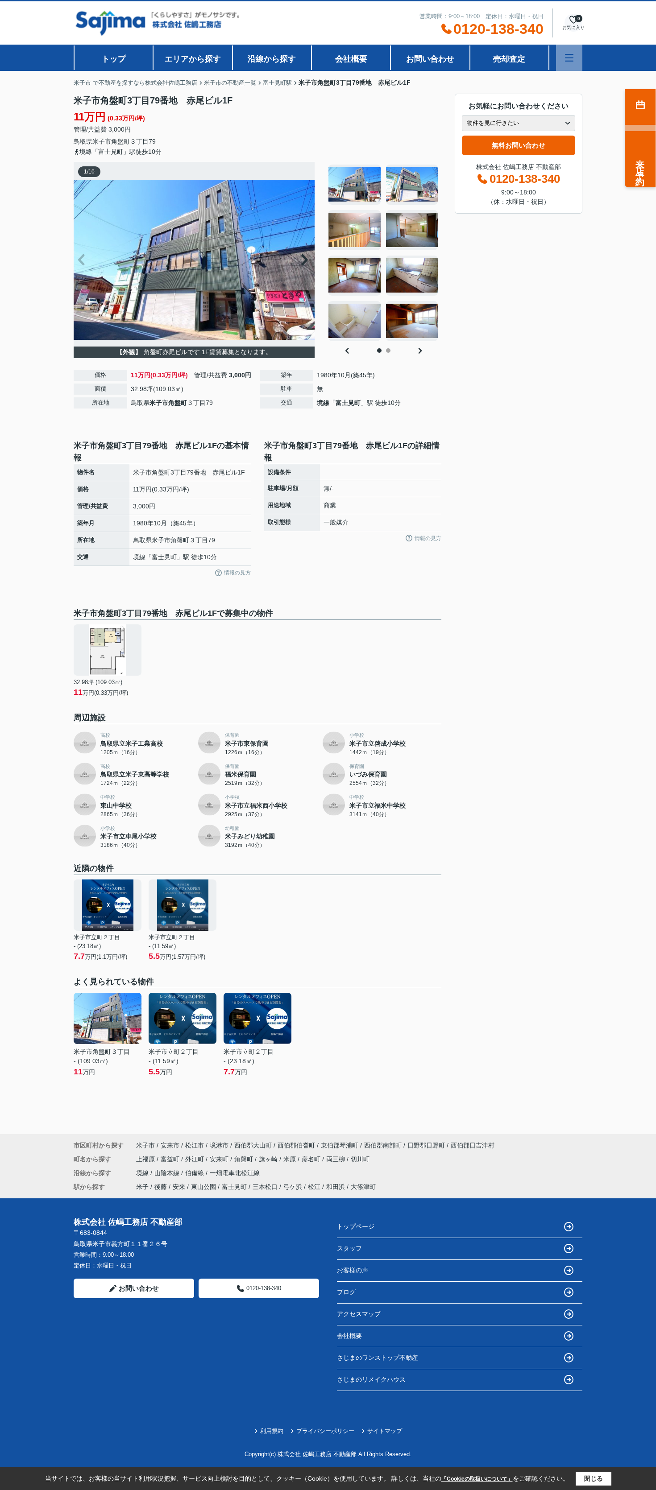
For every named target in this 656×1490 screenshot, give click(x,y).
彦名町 (312, 1159)
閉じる (593, 1478)
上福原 (146, 1159)
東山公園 (203, 1186)
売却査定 (509, 58)
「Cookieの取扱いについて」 (477, 1479)
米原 (290, 1159)
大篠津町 (363, 1186)
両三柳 (336, 1159)
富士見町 (348, 402)
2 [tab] (388, 350)
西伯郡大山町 (253, 1145)
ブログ (346, 1292)
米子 (142, 1186)
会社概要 (351, 58)
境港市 (219, 1145)
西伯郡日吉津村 (472, 1145)
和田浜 (335, 1186)
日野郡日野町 (426, 1145)
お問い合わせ (430, 58)
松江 (314, 1186)
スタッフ (349, 1248)
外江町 (195, 1159)
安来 (179, 1186)
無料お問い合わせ (518, 145)
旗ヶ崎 (269, 1159)
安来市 (170, 1145)
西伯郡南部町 (383, 1145)
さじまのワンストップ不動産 (377, 1357)
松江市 (194, 1145)
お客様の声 (352, 1270)
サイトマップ (384, 1431)
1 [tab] (379, 350)
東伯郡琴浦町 (339, 1145)
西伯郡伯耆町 (296, 1145)
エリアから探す (193, 58)
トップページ (355, 1226)
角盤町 (120, 141)
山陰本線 (167, 1172)
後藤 (160, 1186)
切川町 (360, 1159)
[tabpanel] (383, 253)
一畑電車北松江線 (235, 1172)
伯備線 (195, 1172)
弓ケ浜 (292, 1186)
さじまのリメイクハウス (371, 1379)
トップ (114, 58)
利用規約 (271, 1431)
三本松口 (265, 1186)
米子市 (101, 141)
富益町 (171, 1159)
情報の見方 (237, 573)
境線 (323, 402)
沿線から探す (272, 58)
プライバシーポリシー (325, 1431)
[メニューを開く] (569, 57)
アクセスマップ (359, 1313)
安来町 (220, 1159)
